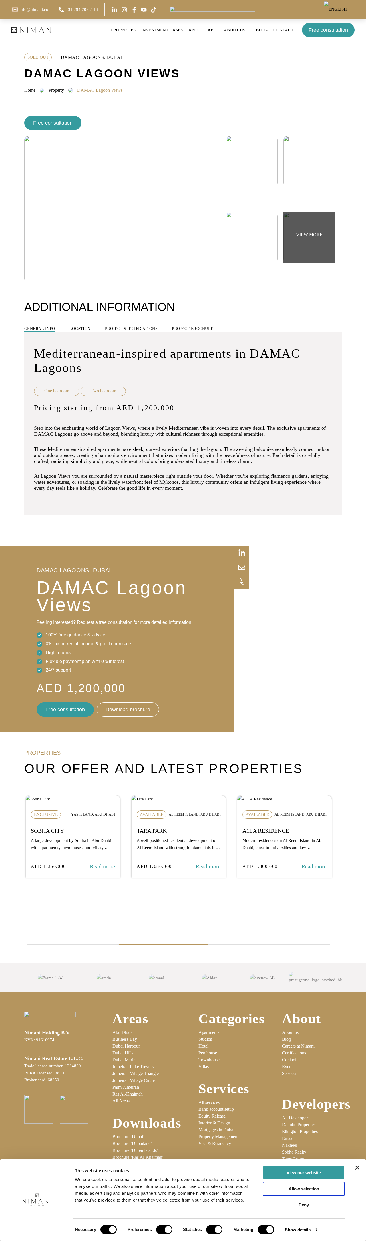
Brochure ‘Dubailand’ (132, 1143)
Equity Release (212, 1116)
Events (288, 1066)
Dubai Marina (125, 1059)
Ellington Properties (300, 1131)
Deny (304, 1204)
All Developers (295, 1117)
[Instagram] (124, 10)
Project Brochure (193, 329)
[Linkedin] (115, 10)
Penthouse (207, 1052)
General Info (39, 329)
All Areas (121, 1100)
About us (290, 1032)
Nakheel (289, 1145)
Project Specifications (131, 329)
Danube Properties (298, 1124)
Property (56, 90)
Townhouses (209, 1059)
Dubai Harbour (126, 1046)
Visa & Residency (214, 1143)
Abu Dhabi (122, 1032)
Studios (205, 1039)
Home (29, 90)
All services (209, 1102)
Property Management (218, 1136)
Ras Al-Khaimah (127, 1094)
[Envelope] (241, 567)
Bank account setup (216, 1109)
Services (289, 1073)
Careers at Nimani (298, 1046)
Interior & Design (214, 1122)
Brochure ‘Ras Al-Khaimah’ (138, 1157)
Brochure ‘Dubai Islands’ (135, 1150)
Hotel (203, 1046)
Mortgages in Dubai (216, 1129)
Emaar (288, 1138)
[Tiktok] (153, 10)
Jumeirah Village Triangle (135, 1073)
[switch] (164, 1229)
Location (80, 329)
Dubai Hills (122, 1052)
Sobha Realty (294, 1152)
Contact (289, 1059)
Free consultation (328, 30)
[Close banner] (357, 1168)
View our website (304, 1172)
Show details (298, 1229)
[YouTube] (144, 10)
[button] (349, 9)
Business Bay (124, 1039)
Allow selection (304, 1188)
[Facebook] (134, 10)
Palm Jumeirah (125, 1087)
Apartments (208, 1032)
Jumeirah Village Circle (133, 1080)
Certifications (294, 1052)
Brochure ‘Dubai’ (128, 1136)
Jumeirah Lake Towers (133, 1066)
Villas (203, 1066)
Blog (286, 1039)
